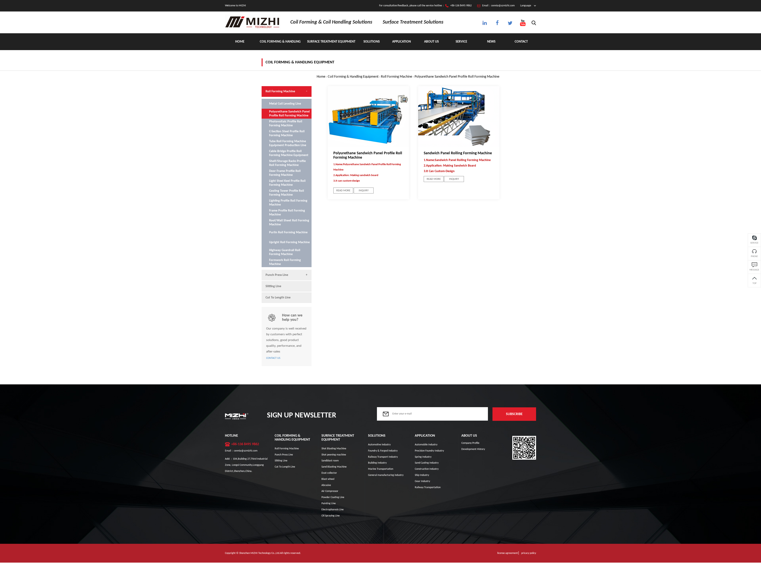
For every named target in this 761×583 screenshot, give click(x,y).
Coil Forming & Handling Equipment (280, 45)
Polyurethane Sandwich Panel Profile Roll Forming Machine (457, 77)
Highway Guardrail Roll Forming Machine (284, 252)
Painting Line (328, 503)
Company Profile (470, 443)
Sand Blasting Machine (334, 466)
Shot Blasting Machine (333, 448)
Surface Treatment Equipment (331, 41)
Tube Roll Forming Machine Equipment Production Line (287, 143)
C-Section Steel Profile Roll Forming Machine (287, 133)
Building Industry (377, 462)
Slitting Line (273, 286)
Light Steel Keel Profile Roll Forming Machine (287, 183)
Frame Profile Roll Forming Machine (287, 212)
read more (343, 190)
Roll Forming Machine (396, 77)
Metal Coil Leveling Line (285, 103)
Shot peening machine (333, 454)
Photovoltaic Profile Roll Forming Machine (285, 123)
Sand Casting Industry (427, 462)
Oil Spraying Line (330, 515)
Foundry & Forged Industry (383, 450)
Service (461, 41)
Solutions (371, 41)
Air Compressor (329, 491)
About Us (431, 41)
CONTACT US (273, 358)
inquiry (364, 190)
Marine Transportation (380, 469)
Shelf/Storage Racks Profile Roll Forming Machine (287, 163)
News (491, 41)
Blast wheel (327, 479)
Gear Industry (422, 481)
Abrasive (326, 485)
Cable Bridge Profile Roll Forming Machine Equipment (288, 153)
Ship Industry (422, 475)
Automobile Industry (426, 444)
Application (401, 41)
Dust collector (329, 473)
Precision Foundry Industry (429, 450)
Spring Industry (423, 456)
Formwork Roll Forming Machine (285, 262)
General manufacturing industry (385, 475)
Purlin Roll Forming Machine (288, 232)
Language (525, 5)
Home (239, 41)
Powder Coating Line (332, 497)
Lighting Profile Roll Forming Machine (288, 202)
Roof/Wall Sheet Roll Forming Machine (289, 222)
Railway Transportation (428, 487)
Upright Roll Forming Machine (289, 242)
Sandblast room (330, 460)
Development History (473, 449)
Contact (521, 41)
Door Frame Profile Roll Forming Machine (285, 173)
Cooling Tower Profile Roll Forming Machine (286, 192)
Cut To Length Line (278, 297)
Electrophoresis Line (332, 509)
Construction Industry (427, 469)
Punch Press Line (277, 275)
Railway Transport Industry (383, 456)
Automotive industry (379, 444)
